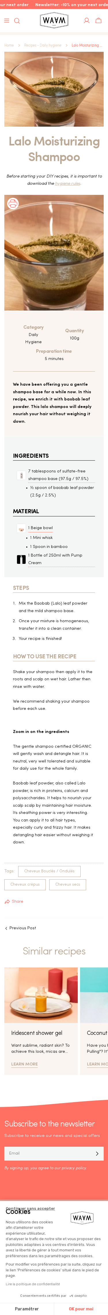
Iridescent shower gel (36, 1033)
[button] (13, 211)
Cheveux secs (67, 884)
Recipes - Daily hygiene (42, 45)
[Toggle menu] (6, 20)
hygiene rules (67, 184)
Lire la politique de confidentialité (33, 1284)
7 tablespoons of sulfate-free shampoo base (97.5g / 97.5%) (58, 475)
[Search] (15, 20)
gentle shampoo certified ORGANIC (56, 747)
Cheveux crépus (25, 884)
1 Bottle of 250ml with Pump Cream (55, 559)
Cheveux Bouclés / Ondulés (49, 871)
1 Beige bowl (40, 528)
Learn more (24, 1064)
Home (9, 45)
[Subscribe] (97, 1154)
